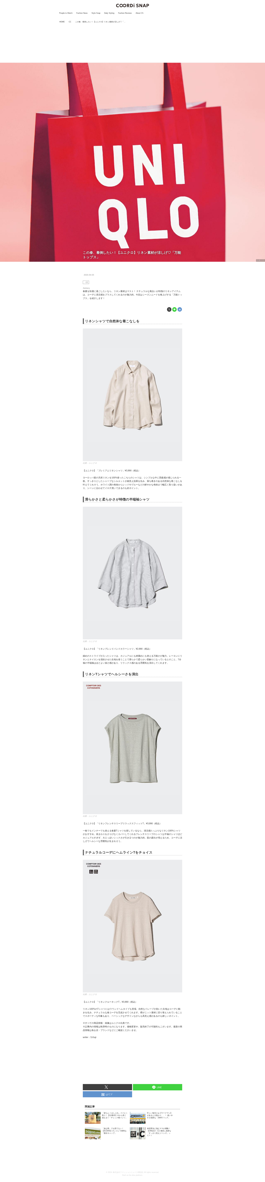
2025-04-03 (89, 275)
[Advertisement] (132, 43)
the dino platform (135, 1175)
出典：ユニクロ (90, 463)
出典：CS (260, 260)
